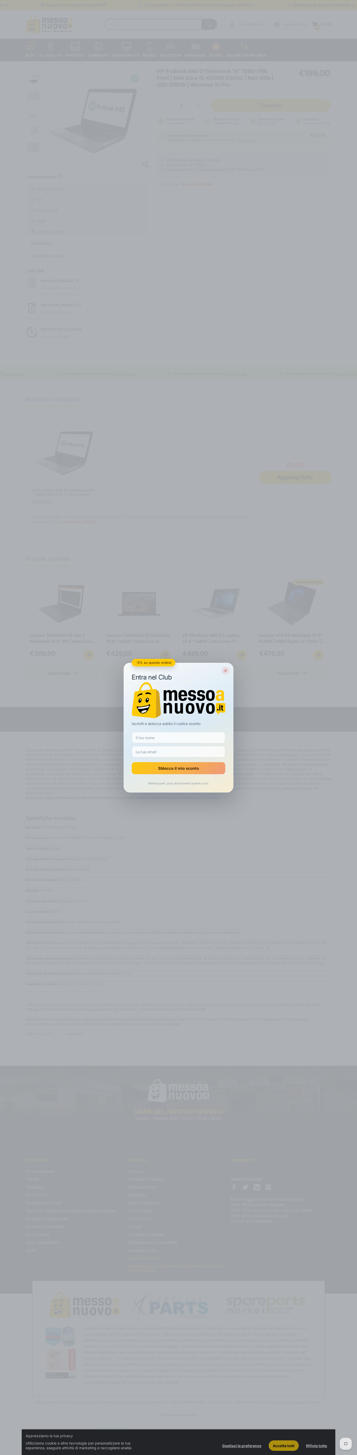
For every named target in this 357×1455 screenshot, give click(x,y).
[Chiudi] (225, 671)
